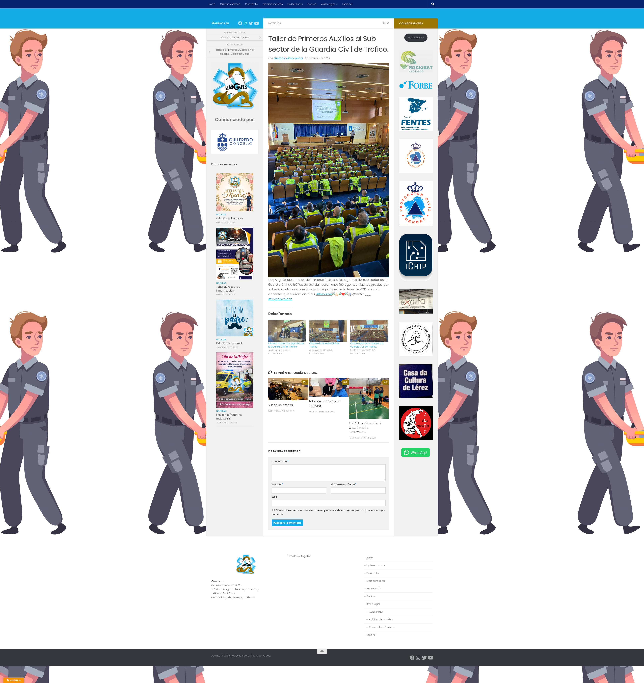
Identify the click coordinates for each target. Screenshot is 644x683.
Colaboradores (273, 4)
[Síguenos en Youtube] (256, 23)
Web (274, 496)
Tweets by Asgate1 (298, 556)
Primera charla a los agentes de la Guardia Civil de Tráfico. (286, 345)
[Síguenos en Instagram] (246, 23)
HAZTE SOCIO (416, 37)
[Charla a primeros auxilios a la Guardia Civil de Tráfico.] (369, 331)
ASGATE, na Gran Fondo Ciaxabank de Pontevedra (365, 428)
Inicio (212, 4)
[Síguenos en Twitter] (251, 23)
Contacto (251, 4)
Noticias (274, 23)
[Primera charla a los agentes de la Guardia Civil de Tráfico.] (287, 331)
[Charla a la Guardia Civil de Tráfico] (328, 331)
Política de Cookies (381, 619)
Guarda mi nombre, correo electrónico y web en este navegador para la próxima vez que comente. (328, 512)
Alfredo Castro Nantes (288, 58)
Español (347, 4)
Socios (312, 4)
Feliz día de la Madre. (229, 218)
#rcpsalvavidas (280, 299)
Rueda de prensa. (280, 405)
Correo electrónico (343, 484)
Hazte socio (295, 4)
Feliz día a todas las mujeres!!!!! (229, 417)
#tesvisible (324, 294)
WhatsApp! (419, 452)
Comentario (280, 461)
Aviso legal (328, 4)
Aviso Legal (376, 611)
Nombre (277, 484)
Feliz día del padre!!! (229, 343)
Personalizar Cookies (382, 627)
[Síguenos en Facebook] (240, 23)
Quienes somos (230, 4)
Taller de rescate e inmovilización (228, 288)
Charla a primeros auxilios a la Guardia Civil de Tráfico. (367, 345)
